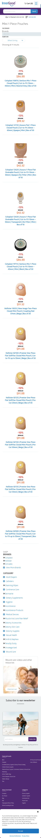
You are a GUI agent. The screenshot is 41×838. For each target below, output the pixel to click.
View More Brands (13, 567)
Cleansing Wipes (11, 585)
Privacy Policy (25, 836)
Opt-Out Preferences (15, 836)
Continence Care (12, 589)
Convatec (9, 564)
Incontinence (10, 606)
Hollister (8, 560)
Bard (3, 760)
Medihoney (4, 771)
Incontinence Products (14, 610)
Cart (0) (30, 3)
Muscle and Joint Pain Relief (16, 618)
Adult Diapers (11, 577)
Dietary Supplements (14, 598)
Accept (20, 831)
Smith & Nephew (12, 639)
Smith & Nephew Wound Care (8, 776)
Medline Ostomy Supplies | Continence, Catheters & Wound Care (16, 769)
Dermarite (9, 593)
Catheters (10, 581)
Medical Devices (12, 614)
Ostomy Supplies (12, 631)
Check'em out (12, 689)
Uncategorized (11, 647)
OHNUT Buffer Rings (6, 774)
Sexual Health (11, 635)
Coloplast (9, 557)
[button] (38, 812)
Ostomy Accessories (13, 622)
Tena (3, 781)
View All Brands (33, 762)
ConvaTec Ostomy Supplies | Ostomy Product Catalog (13, 764)
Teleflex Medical (5, 779)
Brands (5, 31)
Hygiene (9, 602)
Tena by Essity (11, 643)
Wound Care (11, 651)
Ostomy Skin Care (12, 627)
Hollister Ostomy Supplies (7, 767)
